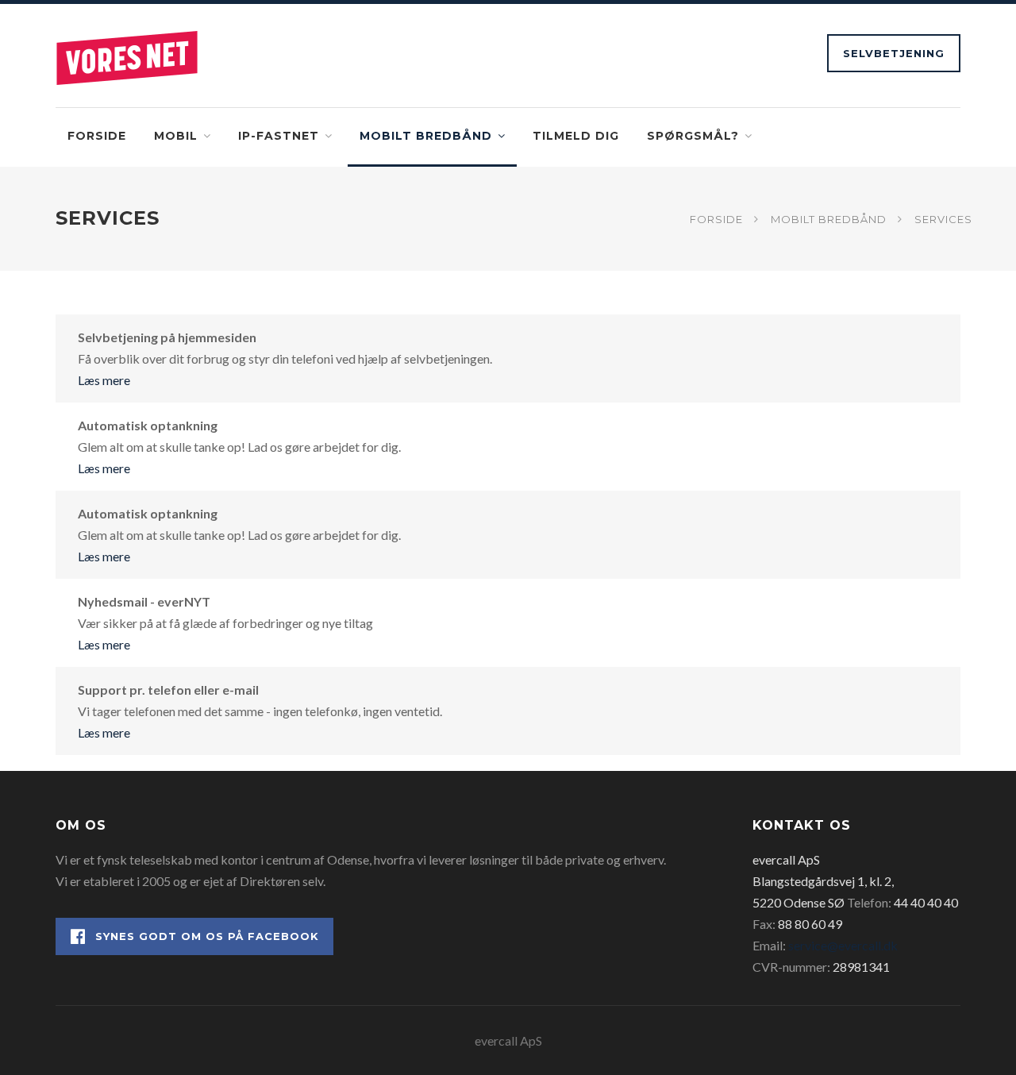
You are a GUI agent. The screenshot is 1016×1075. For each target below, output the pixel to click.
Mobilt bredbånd (426, 136)
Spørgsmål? (693, 136)
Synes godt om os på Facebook (207, 936)
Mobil (176, 136)
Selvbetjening (894, 53)
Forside (96, 136)
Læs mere (104, 379)
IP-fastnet (278, 136)
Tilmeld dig (576, 136)
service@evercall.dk (843, 945)
